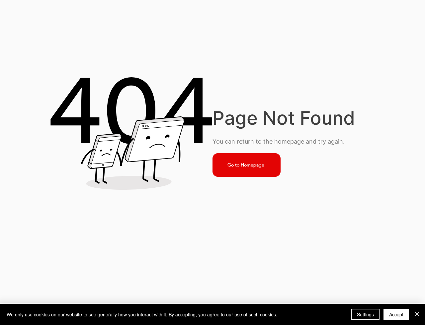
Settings (365, 314)
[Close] (417, 314)
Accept (396, 314)
